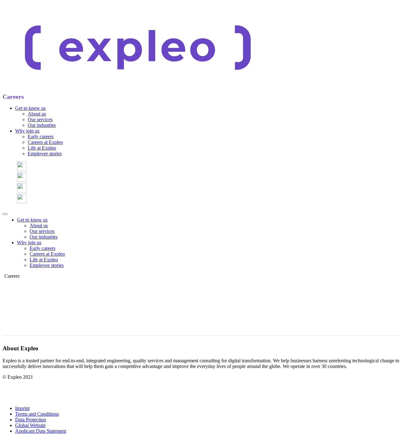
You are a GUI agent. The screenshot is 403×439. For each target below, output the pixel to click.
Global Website (30, 425)
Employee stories (45, 153)
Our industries (42, 125)
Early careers (41, 136)
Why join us (27, 130)
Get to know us (30, 108)
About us (37, 113)
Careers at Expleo (45, 142)
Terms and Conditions (37, 414)
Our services (40, 119)
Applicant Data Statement (40, 431)
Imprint (22, 408)
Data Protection (30, 419)
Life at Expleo (42, 148)
